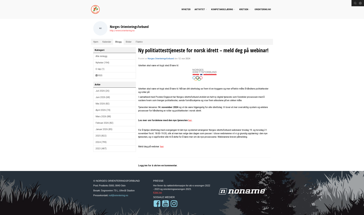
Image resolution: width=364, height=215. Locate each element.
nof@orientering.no (118, 195)
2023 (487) (101, 148)
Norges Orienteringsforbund (161, 58)
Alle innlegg (101, 56)
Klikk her (157, 192)
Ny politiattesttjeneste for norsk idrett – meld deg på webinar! (203, 50)
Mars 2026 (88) (103, 116)
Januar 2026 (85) (104, 129)
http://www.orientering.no (122, 30)
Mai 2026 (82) (102, 103)
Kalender (106, 41)
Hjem (95, 41)
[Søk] (355, 3)
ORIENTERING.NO (263, 9)
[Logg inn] (360, 3)
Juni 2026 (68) (103, 97)
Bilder (129, 41)
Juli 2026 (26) (102, 90)
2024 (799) (101, 142)
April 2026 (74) (103, 110)
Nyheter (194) (102, 62)
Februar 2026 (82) (104, 123)
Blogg (118, 41)
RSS (100, 75)
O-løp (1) (100, 69)
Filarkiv (139, 41)
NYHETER (186, 9)
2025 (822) (101, 135)
